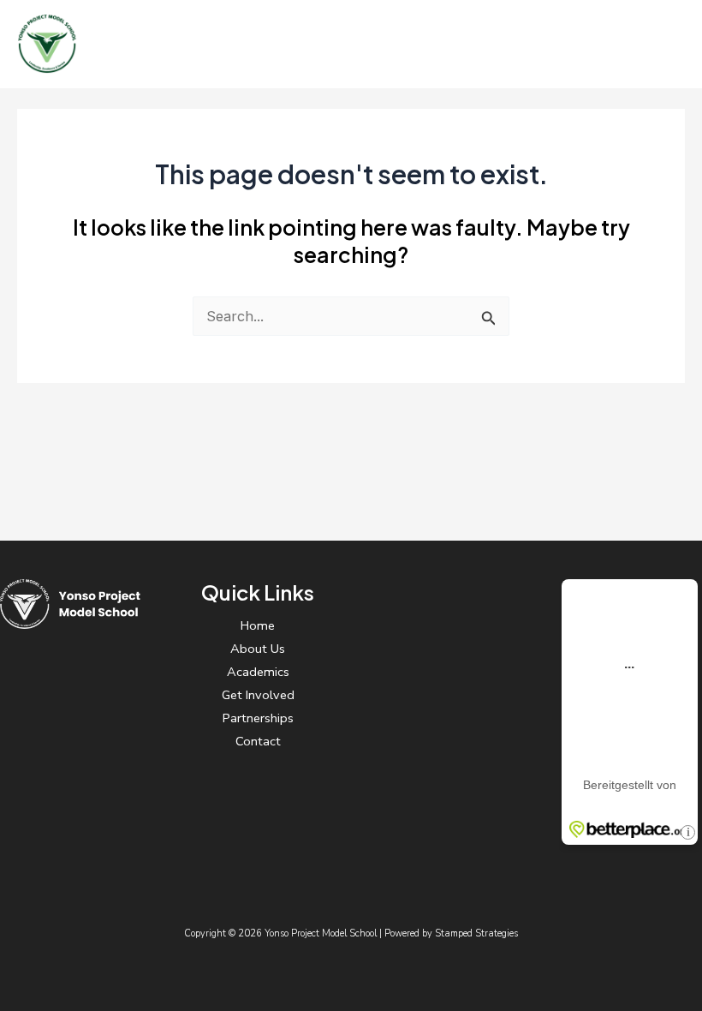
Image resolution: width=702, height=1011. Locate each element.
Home (258, 625)
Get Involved (258, 694)
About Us (257, 648)
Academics (258, 671)
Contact (258, 741)
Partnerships (258, 718)
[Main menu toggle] (665, 44)
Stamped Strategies (476, 933)
